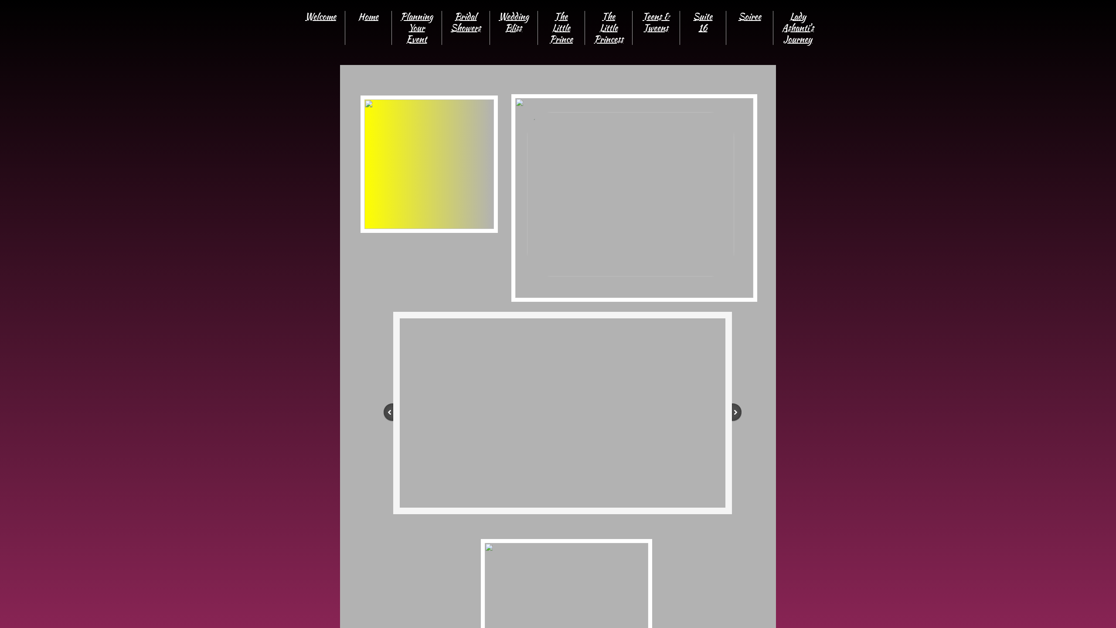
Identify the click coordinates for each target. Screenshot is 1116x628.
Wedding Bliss (514, 22)
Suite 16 (702, 22)
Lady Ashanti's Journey (798, 27)
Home (368, 16)
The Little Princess (608, 27)
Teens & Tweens (656, 22)
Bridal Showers (466, 22)
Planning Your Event (417, 27)
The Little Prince (561, 27)
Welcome (320, 16)
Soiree (749, 16)
